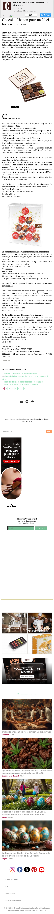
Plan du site (10, 894)
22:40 (10, 859)
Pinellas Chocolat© (11, 628)
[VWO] (12, 16)
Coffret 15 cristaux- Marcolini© (11, 650)
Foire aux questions (13, 901)
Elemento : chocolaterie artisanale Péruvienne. (21, 384)
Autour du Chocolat (35, 419)
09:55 (21, 776)
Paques (30, 421)
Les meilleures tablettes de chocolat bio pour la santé (23, 381)
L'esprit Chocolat (10, 419)
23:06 (10, 817)
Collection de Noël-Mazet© (39, 649)
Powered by (6, 16)
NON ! (31, 15)
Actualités (25, 421)
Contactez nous (11, 879)
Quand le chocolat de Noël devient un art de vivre (26, 732)
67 (25, 388)
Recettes (26, 419)
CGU (7, 886)
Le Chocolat (45, 419)
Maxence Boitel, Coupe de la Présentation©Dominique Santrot (39, 631)
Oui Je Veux (45, 15)
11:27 (12, 735)
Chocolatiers (19, 419)
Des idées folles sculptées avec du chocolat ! (20, 373)
